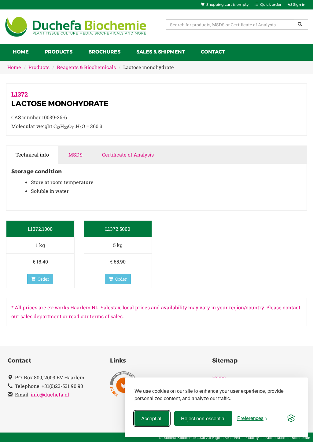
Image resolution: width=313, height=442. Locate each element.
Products (58, 52)
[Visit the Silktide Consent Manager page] (291, 418)
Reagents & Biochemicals (86, 67)
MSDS (75, 154)
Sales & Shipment (160, 52)
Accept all (152, 418)
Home (21, 52)
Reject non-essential (203, 418)
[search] (301, 24)
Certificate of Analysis (128, 154)
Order (43, 279)
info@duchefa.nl (50, 394)
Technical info (32, 154)
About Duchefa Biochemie (287, 437)
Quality (252, 437)
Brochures (104, 52)
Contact (213, 52)
